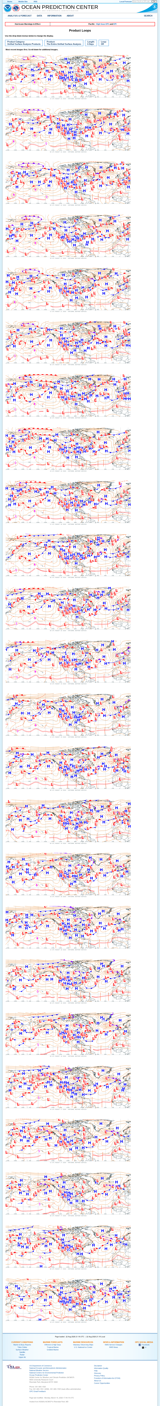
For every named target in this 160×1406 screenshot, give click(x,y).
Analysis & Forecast (20, 16)
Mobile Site (23, 1)
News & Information (113, 1342)
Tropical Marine (53, 1347)
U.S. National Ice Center (83, 1347)
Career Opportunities (102, 1383)
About (70, 16)
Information (54, 16)
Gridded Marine (53, 1350)
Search (148, 16)
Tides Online (22, 1347)
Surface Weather (22, 1350)
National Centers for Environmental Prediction (46, 1373)
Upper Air (22, 1357)
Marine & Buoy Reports (22, 1345)
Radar (22, 1355)
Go (154, 1)
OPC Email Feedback (37, 1391)
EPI (114, 24)
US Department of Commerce (40, 1366)
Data (39, 16)
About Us (97, 1381)
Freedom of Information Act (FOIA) (107, 1378)
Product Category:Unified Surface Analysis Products (22, 43)
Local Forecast (126, 1)
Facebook (145, 1345)
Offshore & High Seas (52, 1345)
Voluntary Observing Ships (83, 1345)
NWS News (113, 1347)
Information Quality (101, 1368)
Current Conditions (22, 1342)
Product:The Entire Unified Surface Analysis (62, 43)
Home (9, 1)
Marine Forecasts (52, 1342)
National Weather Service (39, 1370)
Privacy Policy (99, 1376)
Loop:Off (103, 43)
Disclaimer (98, 1366)
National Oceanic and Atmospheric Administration (50, 11)
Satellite (22, 1352)
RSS (35, 1)
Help (96, 1371)
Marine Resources (83, 1342)
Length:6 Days (90, 43)
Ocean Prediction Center (59, 7)
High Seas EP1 (102, 24)
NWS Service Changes (113, 1345)
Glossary (97, 1373)
